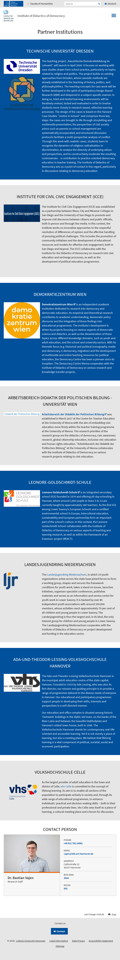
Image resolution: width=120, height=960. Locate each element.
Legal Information (58, 940)
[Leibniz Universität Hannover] (13, 4)
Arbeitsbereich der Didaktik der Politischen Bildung (73, 414)
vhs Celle (66, 786)
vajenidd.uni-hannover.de (78, 853)
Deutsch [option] (112, 3)
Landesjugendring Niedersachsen (66, 574)
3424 (66, 877)
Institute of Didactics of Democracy (41, 16)
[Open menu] (113, 16)
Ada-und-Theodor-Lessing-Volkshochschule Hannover (79, 676)
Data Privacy (78, 940)
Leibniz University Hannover (30, 940)
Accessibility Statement (101, 940)
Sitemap (60, 946)
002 (66, 888)
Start (99, 4)
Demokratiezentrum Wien (57, 304)
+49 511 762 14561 (73, 843)
